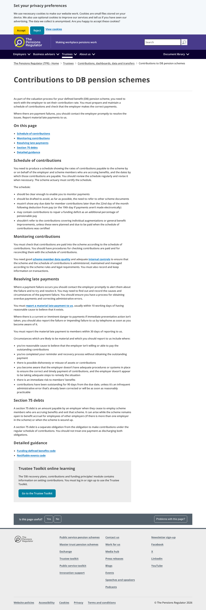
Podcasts (111, 587)
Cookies (64, 602)
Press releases (114, 558)
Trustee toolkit (69, 558)
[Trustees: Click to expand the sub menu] (75, 53)
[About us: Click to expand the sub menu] (93, 53)
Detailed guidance (28, 152)
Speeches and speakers (120, 580)
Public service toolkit (73, 565)
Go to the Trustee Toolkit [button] (37, 493)
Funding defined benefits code (36, 451)
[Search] (184, 42)
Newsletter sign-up (163, 537)
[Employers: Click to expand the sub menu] (29, 53)
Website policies (24, 602)
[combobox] (162, 42)
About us (85, 54)
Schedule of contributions (33, 133)
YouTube (157, 565)
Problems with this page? (170, 519)
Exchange (66, 551)
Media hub (112, 551)
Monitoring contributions (33, 138)
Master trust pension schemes (79, 544)
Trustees (67, 54)
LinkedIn (157, 558)
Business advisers (44, 54)
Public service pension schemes (80, 537)
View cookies (54, 29)
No (57, 519)
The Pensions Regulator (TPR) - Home (36, 63)
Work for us (112, 544)
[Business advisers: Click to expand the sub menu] (57, 53)
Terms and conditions (102, 602)
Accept (21, 30)
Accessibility (47, 602)
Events (109, 573)
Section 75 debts (27, 147)
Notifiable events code (31, 455)
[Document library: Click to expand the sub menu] (187, 53)
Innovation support (72, 573)
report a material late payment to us (49, 305)
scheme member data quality (51, 259)
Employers (19, 54)
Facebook (157, 544)
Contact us (112, 537)
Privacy (78, 602)
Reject (37, 30)
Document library (174, 54)
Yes (49, 519)
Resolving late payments (32, 143)
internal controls (99, 259)
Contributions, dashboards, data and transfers (106, 63)
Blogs (108, 565)
